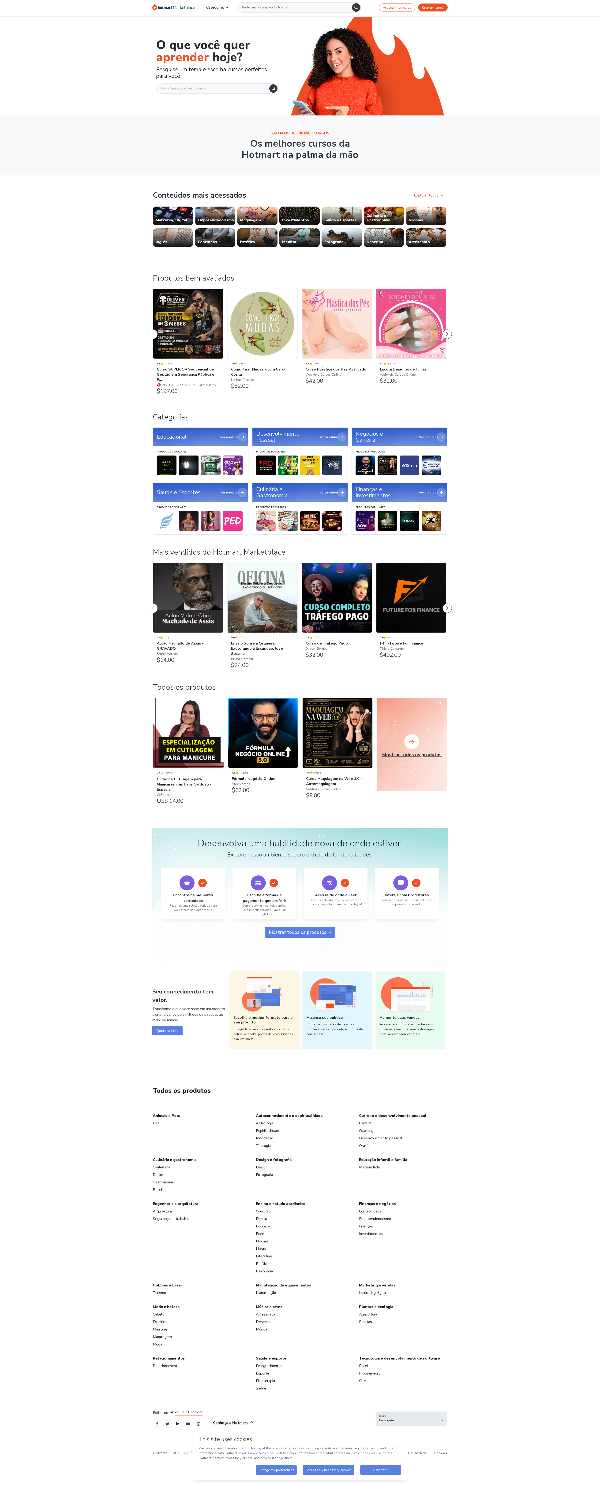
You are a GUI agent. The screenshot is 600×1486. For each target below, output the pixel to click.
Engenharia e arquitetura (175, 1203)
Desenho (263, 1321)
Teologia (263, 1145)
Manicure (160, 1329)
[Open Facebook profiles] (157, 1423)
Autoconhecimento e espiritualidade (289, 1115)
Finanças (366, 1226)
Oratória (365, 1145)
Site (362, 1380)
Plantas (365, 1321)
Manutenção (266, 1292)
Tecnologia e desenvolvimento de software (399, 1358)
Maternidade (369, 1167)
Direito (261, 1218)
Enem (260, 1233)
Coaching (366, 1130)
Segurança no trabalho (171, 1218)
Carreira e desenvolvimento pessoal (392, 1115)
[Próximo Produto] (447, 329)
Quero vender (167, 1030)
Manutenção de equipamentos (283, 1285)
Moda (157, 1344)
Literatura (264, 1256)
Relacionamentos (169, 1358)
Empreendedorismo (375, 1218)
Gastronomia (163, 1182)
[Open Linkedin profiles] (177, 1423)
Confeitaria (161, 1167)
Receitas (160, 1189)
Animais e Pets (166, 1115)
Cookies (440, 1453)
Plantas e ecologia (376, 1306)
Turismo (159, 1292)
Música (261, 1329)
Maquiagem (162, 1336)
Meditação (264, 1138)
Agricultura (368, 1314)
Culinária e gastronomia (174, 1159)
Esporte (262, 1373)
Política (262, 1263)
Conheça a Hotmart (230, 1422)
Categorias (215, 7)
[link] (173, 216)
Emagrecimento (269, 1365)
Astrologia (265, 1123)
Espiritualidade (268, 1130)
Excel (363, 1365)
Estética (160, 1321)
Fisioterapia (265, 1380)
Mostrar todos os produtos (297, 932)
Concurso (263, 1211)
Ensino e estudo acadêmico (280, 1203)
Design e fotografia (274, 1159)
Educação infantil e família (383, 1159)
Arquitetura (162, 1211)
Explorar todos (426, 195)
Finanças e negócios (377, 1203)
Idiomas (262, 1241)
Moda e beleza (166, 1306)
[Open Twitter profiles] (167, 1423)
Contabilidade (370, 1211)
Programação (370, 1373)
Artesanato (265, 1314)
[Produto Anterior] (153, 329)
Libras (261, 1248)
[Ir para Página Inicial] (173, 7)
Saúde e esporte (271, 1358)
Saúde (261, 1388)
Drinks (158, 1174)
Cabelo (159, 1314)
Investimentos (371, 1233)
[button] (411, 1419)
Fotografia (264, 1174)
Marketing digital (373, 1292)
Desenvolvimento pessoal (380, 1138)
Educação (263, 1226)
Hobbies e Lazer (167, 1285)
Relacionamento (166, 1365)
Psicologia (264, 1271)
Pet (156, 1123)
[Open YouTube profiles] (188, 1423)
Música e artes (269, 1306)
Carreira (365, 1123)
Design (261, 1167)
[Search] (356, 7)
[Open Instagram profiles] (198, 1423)
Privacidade (417, 1453)
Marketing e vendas (377, 1285)
